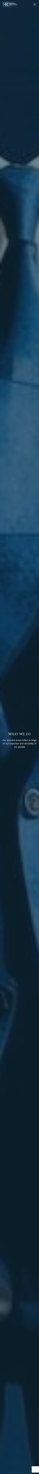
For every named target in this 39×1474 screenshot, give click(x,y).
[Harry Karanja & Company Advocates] (10, 4)
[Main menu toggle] (34, 4)
